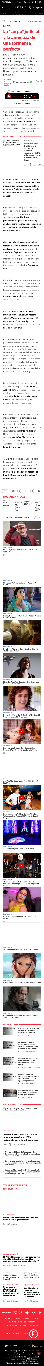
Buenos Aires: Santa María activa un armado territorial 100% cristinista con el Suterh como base (21, 1137)
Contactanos (6, 1312)
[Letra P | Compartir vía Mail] (39, 491)
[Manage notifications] (39, 1353)
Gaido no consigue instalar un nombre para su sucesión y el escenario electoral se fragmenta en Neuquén (23, 1163)
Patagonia (23, 1325)
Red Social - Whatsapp (40, 1312)
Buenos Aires (28, 1319)
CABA (37, 1319)
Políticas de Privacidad (31, 1363)
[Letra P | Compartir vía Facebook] (26, 491)
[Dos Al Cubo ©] (11, 1346)
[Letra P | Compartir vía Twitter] (19, 491)
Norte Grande (12, 1325)
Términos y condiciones (14, 1363)
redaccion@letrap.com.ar (30, 1361)
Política (17, 21)
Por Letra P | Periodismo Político (7, 82)
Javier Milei (21, 2)
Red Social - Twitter (15, 1312)
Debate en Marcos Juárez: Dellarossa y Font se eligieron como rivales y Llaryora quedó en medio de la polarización (22, 1172)
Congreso (34, 1325)
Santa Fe (12, 1322)
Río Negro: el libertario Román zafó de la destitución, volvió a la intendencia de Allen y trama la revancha (22, 1154)
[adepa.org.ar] (26, 1346)
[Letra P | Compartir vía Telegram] (32, 491)
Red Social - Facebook (21, 1312)
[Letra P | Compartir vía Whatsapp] (13, 491)
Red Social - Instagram (27, 1312)
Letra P (8, 21)
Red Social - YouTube (33, 1312)
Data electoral (20, 13)
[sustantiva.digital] (37, 1346)
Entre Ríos (22, 1322)
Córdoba (31, 1322)
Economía (17, 1319)
